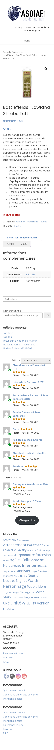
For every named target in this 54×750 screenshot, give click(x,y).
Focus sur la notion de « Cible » (20, 340)
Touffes (20, 55)
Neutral (23, 576)
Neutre (33, 576)
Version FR (29, 603)
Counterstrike (9, 555)
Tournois (43, 598)
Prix (10, 592)
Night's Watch (27, 580)
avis (19, 120)
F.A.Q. (6, 661)
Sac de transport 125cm (27, 501)
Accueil (6, 51)
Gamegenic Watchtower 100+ (30, 484)
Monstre (8, 576)
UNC (6, 603)
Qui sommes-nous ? (14, 690)
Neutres (9, 580)
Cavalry (21, 550)
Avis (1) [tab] (10, 243)
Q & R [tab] (24, 243)
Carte (46, 545)
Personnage (14, 586)
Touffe (17, 226)
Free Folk (22, 559)
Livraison (8, 657)
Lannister (22, 570)
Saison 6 (7, 336)
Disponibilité (25, 554)
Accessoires (10, 540)
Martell (46, 571)
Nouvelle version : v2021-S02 (19, 344)
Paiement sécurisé (13, 653)
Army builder (24, 540)
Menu (27, 40)
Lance (12, 571)
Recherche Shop (12, 310)
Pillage (5, 592)
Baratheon (35, 545)
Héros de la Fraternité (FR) (28, 382)
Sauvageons (27, 592)
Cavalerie (9, 550)
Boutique (18, 466)
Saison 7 (7, 333)
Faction (6, 560)
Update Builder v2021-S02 (17, 348)
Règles (16, 592)
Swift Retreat (17, 598)
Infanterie (31, 565)
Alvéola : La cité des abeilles (29, 453)
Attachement (14, 544)
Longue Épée (37, 571)
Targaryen (31, 597)
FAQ (11, 560)
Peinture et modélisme (26, 221)
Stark (7, 597)
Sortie (40, 592)
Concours (31, 550)
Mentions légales (12, 698)
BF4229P (31, 274)
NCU (17, 576)
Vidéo (11, 609)
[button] (46, 68)
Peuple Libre (36, 586)
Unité (15, 603)
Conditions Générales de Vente (20, 694)
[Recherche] (47, 315)
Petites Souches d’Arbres (27, 439)
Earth (16, 429)
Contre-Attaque (43, 550)
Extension (43, 554)
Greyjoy (15, 565)
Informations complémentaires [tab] (22, 237)
